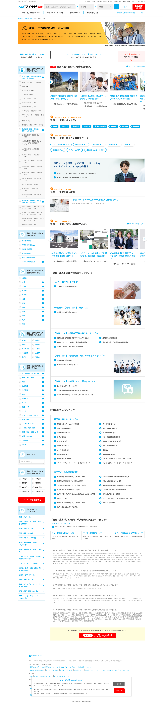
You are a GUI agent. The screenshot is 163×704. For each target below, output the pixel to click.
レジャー (25, 403)
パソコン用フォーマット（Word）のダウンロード (73, 463)
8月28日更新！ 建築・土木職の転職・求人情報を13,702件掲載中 (125, 45)
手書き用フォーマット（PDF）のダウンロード (118, 458)
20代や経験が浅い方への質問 (112, 481)
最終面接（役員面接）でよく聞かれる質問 (71, 502)
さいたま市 (25, 349)
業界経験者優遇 (59, 615)
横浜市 (37, 344)
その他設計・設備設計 (82, 555)
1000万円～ (39, 491)
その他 (24, 444)
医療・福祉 (80, 574)
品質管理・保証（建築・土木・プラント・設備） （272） (33, 219)
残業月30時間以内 (88, 617)
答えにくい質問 (62, 498)
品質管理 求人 (114, 144)
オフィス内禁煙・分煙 (64, 619)
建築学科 (136, 126)
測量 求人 (128, 144)
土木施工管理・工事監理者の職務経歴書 (70, 346)
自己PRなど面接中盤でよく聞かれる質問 (116, 477)
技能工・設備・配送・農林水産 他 (89, 576)
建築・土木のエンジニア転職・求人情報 (128, 536)
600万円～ (38, 483)
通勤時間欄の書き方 (63, 454)
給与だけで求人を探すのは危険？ (68, 386)
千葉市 (37, 349)
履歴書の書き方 (34, 667)
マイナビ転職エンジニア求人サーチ (129, 533)
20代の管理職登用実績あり (87, 621)
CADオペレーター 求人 (61, 144)
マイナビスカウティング (62, 523)
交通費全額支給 (100, 615)
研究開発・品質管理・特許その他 (98, 553)
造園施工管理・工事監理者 (121, 557)
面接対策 (70, 670)
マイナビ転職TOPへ (37, 656)
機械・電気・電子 (28, 377)
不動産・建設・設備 (28, 428)
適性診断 (81, 667)
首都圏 (105, 1)
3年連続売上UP (65, 617)
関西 (124, 1)
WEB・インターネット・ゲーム (69, 578)
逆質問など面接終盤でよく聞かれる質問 (70, 481)
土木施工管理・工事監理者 (104, 557)
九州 (137, 1)
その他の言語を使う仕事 (110, 619)
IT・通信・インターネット (30, 373)
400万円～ (38, 479)
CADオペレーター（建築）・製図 (100, 555)
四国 (133, 1)
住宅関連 (25, 386)
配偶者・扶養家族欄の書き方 (112, 441)
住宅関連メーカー (100, 598)
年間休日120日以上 (28, 245)
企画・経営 (88, 574)
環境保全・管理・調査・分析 (63, 561)
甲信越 (110, 1)
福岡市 (37, 357)
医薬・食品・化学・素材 (125, 574)
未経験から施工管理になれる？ (67, 312)
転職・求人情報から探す (31, 12)
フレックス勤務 (70, 615)
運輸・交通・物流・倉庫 (30, 432)
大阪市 (37, 353)
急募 (96, 613)
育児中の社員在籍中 (114, 617)
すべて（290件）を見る (137, 224)
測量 (123, 553)
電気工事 (125, 126)
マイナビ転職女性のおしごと (63, 533)
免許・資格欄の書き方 (110, 428)
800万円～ (38, 487)
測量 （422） (26, 86)
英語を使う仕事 (65, 613)
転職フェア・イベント (55, 12)
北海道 (89, 1)
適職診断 (56, 670)
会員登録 (139, 7)
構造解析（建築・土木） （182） (33, 125)
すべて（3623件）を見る (137, 66)
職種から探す (28, 18)
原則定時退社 (26, 253)
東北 (93, 1)
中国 (128, 1)
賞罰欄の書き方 (62, 441)
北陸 (115, 1)
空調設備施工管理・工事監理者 (89, 559)
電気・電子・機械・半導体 (109, 574)
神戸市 (24, 357)
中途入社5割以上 (133, 615)
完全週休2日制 (27, 249)
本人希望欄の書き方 (109, 432)
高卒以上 (87, 126)
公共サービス (104, 576)
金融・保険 (25, 419)
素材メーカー (90, 598)
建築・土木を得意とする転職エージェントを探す (73, 177)
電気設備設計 (62, 555)
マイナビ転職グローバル (93, 533)
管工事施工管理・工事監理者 (108, 559)
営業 (54, 574)
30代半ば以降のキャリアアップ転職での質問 (71, 485)
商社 (23, 394)
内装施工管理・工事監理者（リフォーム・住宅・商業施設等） (76, 557)
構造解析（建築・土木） (122, 555)
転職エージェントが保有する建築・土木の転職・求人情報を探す (76, 526)
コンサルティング (28, 423)
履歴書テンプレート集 (64, 458)
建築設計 (128, 553)
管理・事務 (112, 576)
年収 (49, 670)
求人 (37, 676)
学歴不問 (101, 613)
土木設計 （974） (28, 94)
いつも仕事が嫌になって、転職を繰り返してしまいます (75, 395)
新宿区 (37, 340)
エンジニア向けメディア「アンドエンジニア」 (117, 670)
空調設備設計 (71, 555)
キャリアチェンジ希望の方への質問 (68, 489)
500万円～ (25, 483)
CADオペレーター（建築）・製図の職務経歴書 (72, 342)
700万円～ (25, 487)
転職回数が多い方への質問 (111, 494)
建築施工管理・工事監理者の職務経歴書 (116, 342)
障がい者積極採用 (121, 615)
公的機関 (25, 440)
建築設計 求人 (58, 150)
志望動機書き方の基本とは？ (66, 360)
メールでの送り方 (63, 450)
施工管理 (65, 126)
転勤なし (108, 613)
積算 (112, 555)
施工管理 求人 (98, 144)
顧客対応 (76, 126)
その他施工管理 (122, 559)
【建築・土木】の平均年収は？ (67, 286)
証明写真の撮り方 (63, 445)
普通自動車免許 (100, 126)
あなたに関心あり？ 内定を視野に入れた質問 (118, 498)
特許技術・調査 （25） (29, 224)
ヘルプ (141, 13)
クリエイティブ (73, 576)
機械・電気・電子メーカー (77, 598)
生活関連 (25, 390)
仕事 (63, 670)
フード (24, 411)
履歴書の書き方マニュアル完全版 (68, 424)
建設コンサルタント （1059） (32, 82)
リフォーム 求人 (74, 150)
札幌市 (24, 340)
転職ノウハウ (75, 12)
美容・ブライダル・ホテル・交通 (126, 576)
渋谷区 (24, 344)
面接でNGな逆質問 (109, 502)
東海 (120, 1)
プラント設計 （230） (29, 98)
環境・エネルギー (28, 436)
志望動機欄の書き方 (63, 432)
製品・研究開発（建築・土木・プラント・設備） (88, 561)
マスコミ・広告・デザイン (30, 415)
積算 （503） (26, 121)
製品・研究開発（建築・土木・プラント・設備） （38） (33, 207)
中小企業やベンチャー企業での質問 (114, 489)
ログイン (127, 7)
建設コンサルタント (115, 553)
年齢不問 (114, 126)
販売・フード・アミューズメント (66, 574)
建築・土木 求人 (81, 144)
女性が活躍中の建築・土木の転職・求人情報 (66, 537)
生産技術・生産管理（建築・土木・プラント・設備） (120, 561)
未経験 (32, 688)
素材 (23, 382)
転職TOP (20, 18)
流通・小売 (25, 407)
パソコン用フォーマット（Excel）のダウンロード (119, 463)
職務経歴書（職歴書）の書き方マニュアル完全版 (73, 338)
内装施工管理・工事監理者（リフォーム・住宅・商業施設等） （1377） (33, 143)
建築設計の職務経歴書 (110, 338)
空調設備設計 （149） (29, 107)
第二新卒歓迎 (26, 241)
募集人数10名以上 (76, 617)
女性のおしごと (93, 12)
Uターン (89, 667)
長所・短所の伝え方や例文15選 (67, 507)
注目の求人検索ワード (62, 676)
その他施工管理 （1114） (30, 184)
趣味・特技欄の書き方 (110, 445)
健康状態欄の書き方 (109, 454)
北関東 (99, 1)
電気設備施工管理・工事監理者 (69, 559)
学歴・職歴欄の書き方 (64, 428)
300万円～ (25, 479)
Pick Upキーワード (47, 676)
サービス (25, 398)
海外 (142, 1)
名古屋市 (25, 353)
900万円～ (25, 491)
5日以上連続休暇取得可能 (70, 621)
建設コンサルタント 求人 (95, 150)
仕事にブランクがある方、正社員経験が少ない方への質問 (76, 494)
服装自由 (114, 613)
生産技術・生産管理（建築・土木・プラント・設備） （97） (32, 213)
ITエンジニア (96, 574)
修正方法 (105, 450)
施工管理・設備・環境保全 (79, 553)
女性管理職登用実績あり (79, 619)
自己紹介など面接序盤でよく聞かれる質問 (71, 477)
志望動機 (72, 667)
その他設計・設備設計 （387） (32, 111)
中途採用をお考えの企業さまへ (127, 13)
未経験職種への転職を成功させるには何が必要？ (73, 390)
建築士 (55, 126)
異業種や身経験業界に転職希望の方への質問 (117, 485)
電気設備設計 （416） (29, 102)
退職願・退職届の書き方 (37, 670)
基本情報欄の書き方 (109, 424)
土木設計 (134, 553)
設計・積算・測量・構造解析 (61, 553)
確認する (119, 691)
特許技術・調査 (83, 563)
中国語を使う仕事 (76, 613)
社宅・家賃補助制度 (28, 257)
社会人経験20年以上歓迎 (126, 619)
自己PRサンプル (62, 667)
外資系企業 (56, 613)
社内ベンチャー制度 (101, 617)
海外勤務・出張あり (88, 613)
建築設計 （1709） (28, 90)
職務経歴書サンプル (48, 667)
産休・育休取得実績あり (95, 619)
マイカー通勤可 (90, 615)
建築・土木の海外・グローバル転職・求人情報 (97, 537)
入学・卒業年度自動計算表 (111, 437)
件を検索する (32, 500)
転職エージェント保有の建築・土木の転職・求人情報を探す (76, 173)
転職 (31, 676)
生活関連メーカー (112, 598)
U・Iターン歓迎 (110, 615)
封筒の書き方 (61, 437)
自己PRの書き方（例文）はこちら (68, 364)
